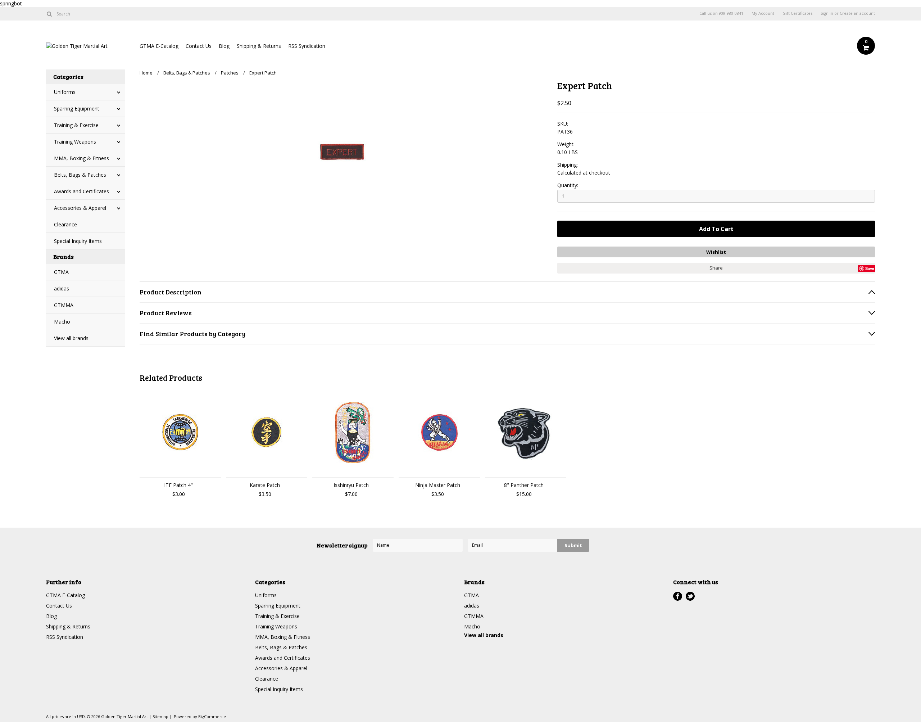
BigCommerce (212, 716)
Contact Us (199, 45)
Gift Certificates (797, 13)
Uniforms (65, 92)
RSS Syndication (306, 45)
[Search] (49, 13)
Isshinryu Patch (351, 485)
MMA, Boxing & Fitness (81, 158)
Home (146, 72)
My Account (763, 13)
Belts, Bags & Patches (80, 174)
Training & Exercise (76, 125)
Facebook (677, 596)
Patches (230, 72)
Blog (224, 45)
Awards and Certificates (81, 191)
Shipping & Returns (259, 45)
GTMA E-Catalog (159, 45)
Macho (62, 321)
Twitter (690, 596)
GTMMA (63, 305)
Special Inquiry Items (78, 241)
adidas (61, 288)
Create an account (857, 13)
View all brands (71, 338)
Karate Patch (265, 485)
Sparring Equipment (76, 108)
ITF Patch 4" (178, 485)
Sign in (827, 13)
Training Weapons (75, 141)
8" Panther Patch (524, 485)
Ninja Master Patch (437, 485)
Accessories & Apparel (80, 207)
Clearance (65, 224)
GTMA (61, 272)
